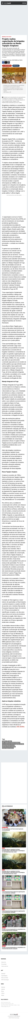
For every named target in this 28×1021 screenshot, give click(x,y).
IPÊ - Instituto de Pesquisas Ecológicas (11, 742)
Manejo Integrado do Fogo (8, 745)
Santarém (5, 741)
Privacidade (3, 964)
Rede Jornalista (4, 977)
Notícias (3, 987)
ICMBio (9, 741)
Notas (2, 995)
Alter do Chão (20, 744)
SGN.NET (3, 973)
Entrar (24, 3)
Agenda (3, 989)
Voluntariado (13, 744)
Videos (2, 993)
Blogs (2, 991)
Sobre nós (3, 962)
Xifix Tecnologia (15, 1017)
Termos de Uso (4, 966)
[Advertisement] (14, 20)
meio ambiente (6, 744)
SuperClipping (4, 975)
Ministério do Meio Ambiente (9, 746)
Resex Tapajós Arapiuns (8, 748)
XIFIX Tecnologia (5, 979)
